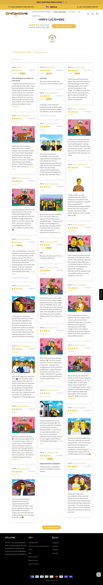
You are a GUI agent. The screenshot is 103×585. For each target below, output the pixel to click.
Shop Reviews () (40, 52)
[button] (88, 14)
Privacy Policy (33, 557)
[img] (39, 25)
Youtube (55, 553)
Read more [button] (16, 106)
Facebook (55, 546)
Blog (30, 553)
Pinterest (55, 550)
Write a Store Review (64, 26)
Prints (30, 550)
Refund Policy (33, 560)
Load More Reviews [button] (51, 527)
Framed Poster (49, 67)
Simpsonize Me (53, 580)
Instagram (55, 543)
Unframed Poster (78, 67)
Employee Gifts (33, 543)
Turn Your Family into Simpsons (39, 546)
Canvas (19, 67)
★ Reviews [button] (101, 294)
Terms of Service (34, 564)
